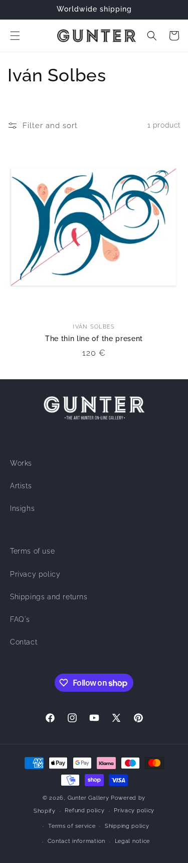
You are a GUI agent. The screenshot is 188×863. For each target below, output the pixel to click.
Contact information (76, 841)
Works (21, 463)
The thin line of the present (94, 339)
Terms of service (71, 826)
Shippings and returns (49, 597)
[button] (15, 36)
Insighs (22, 508)
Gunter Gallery (88, 798)
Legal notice (132, 841)
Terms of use (32, 551)
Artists (21, 486)
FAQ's (20, 619)
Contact (23, 642)
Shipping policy (127, 826)
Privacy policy (35, 574)
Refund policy (84, 810)
